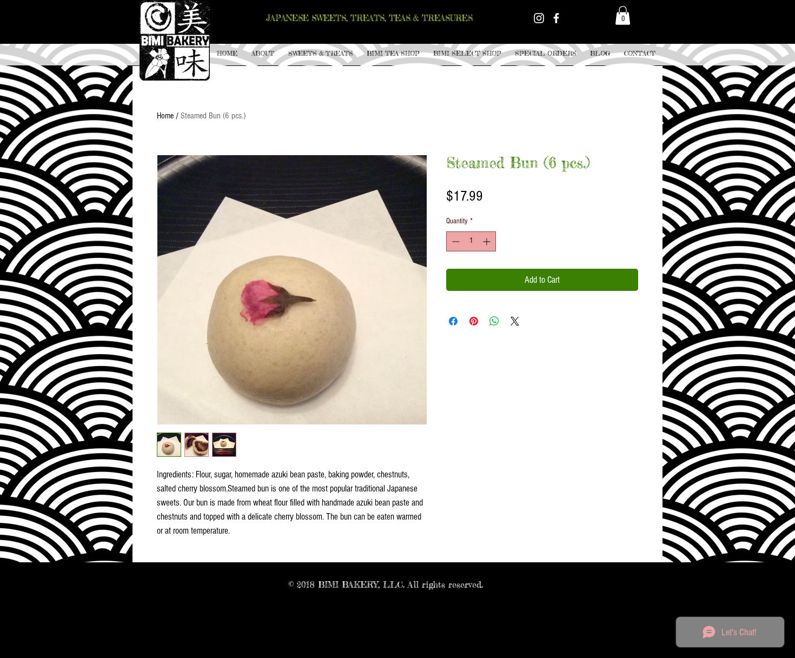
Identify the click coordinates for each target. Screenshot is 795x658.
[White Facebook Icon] (556, 18)
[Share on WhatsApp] (494, 321)
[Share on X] (514, 321)
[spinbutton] (471, 241)
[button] (320, 53)
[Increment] (487, 241)
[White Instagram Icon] (539, 18)
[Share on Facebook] (453, 321)
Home (165, 116)
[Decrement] (454, 241)
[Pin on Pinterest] (473, 321)
